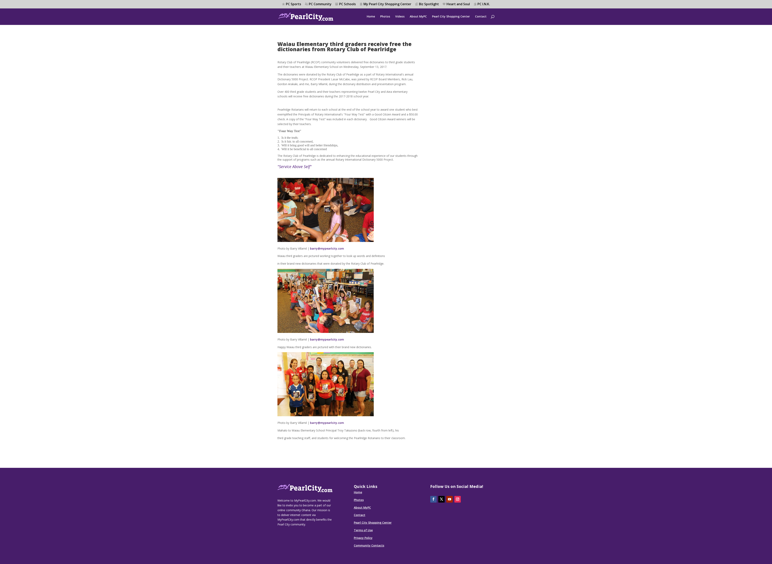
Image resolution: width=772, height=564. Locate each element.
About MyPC (418, 16)
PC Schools (347, 4)
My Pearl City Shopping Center (387, 4)
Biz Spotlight (429, 4)
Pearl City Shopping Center (451, 16)
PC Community (320, 4)
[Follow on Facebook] (433, 499)
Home (371, 16)
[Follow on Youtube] (449, 499)
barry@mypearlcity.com (327, 248)
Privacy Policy (363, 538)
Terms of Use (363, 530)
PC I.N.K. (483, 4)
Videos (399, 16)
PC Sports (293, 4)
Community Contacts (369, 545)
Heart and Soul (458, 4)
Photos (385, 16)
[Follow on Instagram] (457, 499)
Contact (481, 16)
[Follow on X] (441, 499)
